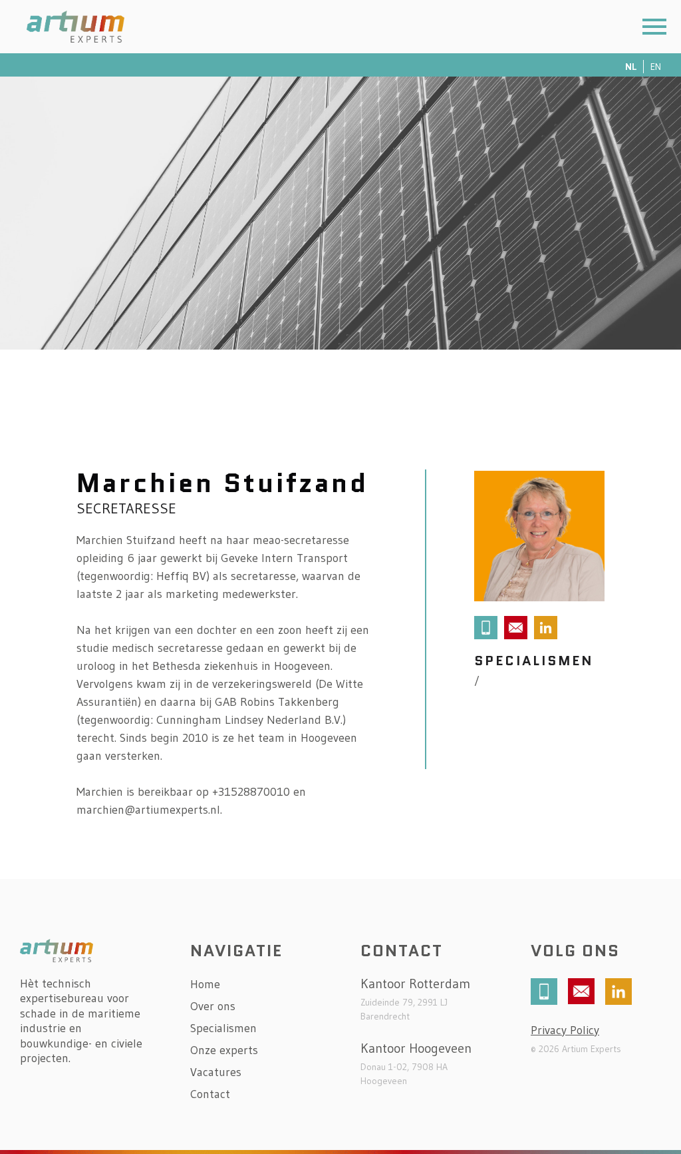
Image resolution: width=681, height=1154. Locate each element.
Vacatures (215, 1072)
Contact (210, 1094)
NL (630, 66)
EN (655, 66)
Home (205, 985)
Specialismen (223, 1028)
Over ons (212, 1006)
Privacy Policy (565, 1030)
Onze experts (224, 1050)
